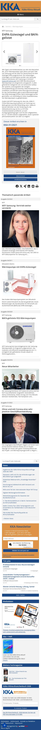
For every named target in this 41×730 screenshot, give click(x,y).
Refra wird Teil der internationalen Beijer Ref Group (20, 490)
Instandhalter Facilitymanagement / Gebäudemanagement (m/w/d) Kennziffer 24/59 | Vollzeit (19, 577)
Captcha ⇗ (28, 547)
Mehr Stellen (20, 595)
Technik (8, 26)
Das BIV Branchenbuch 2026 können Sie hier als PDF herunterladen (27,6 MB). (19, 713)
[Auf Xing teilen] (25, 187)
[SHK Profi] (6, 672)
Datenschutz (9, 723)
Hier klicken (22, 545)
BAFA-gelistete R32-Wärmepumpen (19, 318)
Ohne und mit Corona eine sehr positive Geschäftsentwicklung (17, 410)
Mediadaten (5, 721)
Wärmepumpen (18, 26)
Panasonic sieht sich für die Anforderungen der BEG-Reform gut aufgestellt (19, 475)
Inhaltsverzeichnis (20, 180)
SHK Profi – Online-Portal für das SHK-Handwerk (18, 672)
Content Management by (9, 726)
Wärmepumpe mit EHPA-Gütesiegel (19, 267)
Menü (21, 14)
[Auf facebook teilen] (17, 187)
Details (5, 660)
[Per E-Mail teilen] (33, 186)
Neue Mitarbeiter (10, 366)
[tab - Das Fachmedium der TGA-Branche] (6, 679)
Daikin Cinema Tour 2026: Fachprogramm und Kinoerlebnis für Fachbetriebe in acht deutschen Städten (19, 507)
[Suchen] (37, 19)
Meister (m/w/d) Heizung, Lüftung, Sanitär (19, 587)
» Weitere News (8, 518)
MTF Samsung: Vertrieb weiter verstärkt (16, 206)
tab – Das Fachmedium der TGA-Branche (18, 679)
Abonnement (20, 176)
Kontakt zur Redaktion (27, 721)
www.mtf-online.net (9, 81)
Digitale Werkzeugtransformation (14, 493)
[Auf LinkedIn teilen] (29, 187)
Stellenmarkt (14, 721)
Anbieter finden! (21, 708)
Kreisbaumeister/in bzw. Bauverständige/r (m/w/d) (19, 566)
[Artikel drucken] (37, 186)
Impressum (18, 723)
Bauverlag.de (5, 728)
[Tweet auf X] (21, 187)
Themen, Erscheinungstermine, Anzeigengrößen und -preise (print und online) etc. (19, 631)
